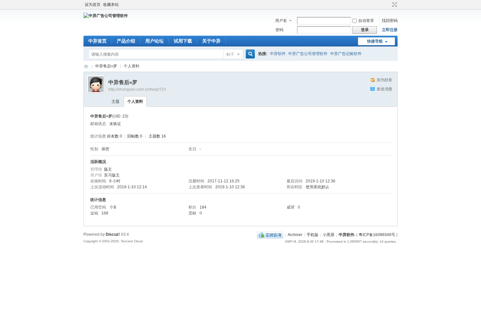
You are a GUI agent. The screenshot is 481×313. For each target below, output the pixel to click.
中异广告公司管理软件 (308, 53)
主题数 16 (157, 136)
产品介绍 (126, 41)
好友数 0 (114, 136)
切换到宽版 (394, 5)
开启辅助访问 (388, 5)
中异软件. (347, 234)
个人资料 (135, 101)
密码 (279, 30)
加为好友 (384, 80)
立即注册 (390, 30)
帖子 (230, 54)
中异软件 (278, 53)
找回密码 (390, 20)
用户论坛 (154, 41)
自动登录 (366, 20)
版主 (108, 169)
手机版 (312, 234)
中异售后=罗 (106, 66)
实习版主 (112, 175)
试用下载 (183, 41)
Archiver (295, 234)
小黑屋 (328, 234)
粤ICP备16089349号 (377, 234)
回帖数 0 (134, 136)
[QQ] (270, 234)
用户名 (281, 20)
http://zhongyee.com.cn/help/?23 (137, 89)
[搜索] (249, 54)
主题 (115, 101)
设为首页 (92, 4)
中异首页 (97, 41)
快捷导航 (375, 41)
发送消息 (384, 89)
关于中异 (211, 41)
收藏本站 (111, 4)
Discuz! (113, 234)
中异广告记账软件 (346, 53)
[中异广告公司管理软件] (105, 15)
